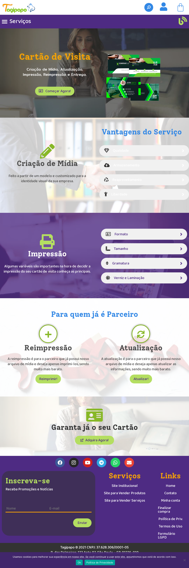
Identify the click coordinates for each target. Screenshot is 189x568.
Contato (170, 493)
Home (170, 486)
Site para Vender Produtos (124, 493)
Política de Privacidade (99, 562)
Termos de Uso (170, 526)
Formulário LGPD (166, 535)
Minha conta (170, 500)
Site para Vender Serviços (124, 500)
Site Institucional (125, 486)
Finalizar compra (164, 510)
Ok (79, 562)
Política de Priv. (170, 519)
